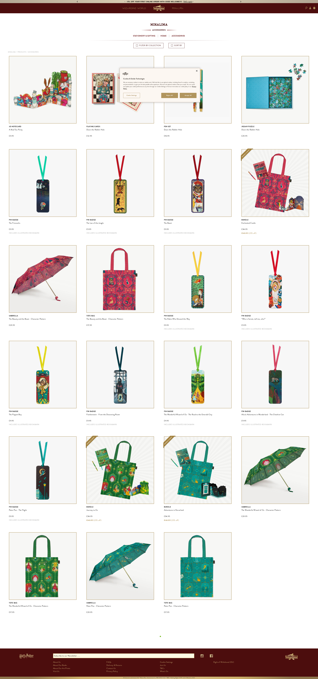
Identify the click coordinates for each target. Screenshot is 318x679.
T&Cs (162, 668)
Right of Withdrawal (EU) (223, 662)
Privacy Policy (112, 671)
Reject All (169, 95)
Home (163, 36)
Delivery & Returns (114, 665)
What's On (164, 671)
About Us (57, 662)
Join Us (163, 665)
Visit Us (56, 671)
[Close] (196, 71)
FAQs (108, 662)
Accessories (178, 36)
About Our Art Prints (61, 668)
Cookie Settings (132, 95)
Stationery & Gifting (144, 36)
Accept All (188, 95)
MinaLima (12, 52)
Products (22, 52)
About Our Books (60, 665)
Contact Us (111, 668)
